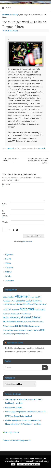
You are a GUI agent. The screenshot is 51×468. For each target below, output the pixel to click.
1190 (4, 297)
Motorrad (10, 148)
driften (25, 304)
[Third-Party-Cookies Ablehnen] (48, 461)
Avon (13, 301)
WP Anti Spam (27, 242)
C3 (40, 301)
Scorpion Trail (31, 330)
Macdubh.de (7, 15)
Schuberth (22, 330)
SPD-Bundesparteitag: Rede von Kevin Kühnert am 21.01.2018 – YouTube (37, 160)
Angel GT (38, 297)
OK (44, 367)
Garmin (44, 304)
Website (4, 222)
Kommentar (4, 185)
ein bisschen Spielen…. (14, 407)
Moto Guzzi (15, 310)
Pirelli (34, 322)
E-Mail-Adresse (4, 214)
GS (4, 310)
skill (38, 330)
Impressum (26, 440)
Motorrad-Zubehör (24, 314)
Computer (9, 267)
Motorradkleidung (11, 317)
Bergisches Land (23, 301)
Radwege (11, 326)
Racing (15, 15)
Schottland (9, 280)
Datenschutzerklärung (12, 440)
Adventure (10, 297)
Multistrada (8, 321)
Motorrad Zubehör (31, 317)
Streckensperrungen (10, 334)
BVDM (37, 301)
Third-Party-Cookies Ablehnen (28, 464)
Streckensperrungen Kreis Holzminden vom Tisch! (25, 412)
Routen (16, 330)
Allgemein (9, 254)
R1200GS (40, 322)
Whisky (8, 276)
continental (18, 304)
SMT (42, 330)
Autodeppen (7, 301)
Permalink (41, 148)
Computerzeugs (8, 304)
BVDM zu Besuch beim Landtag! (18, 416)
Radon (5, 326)
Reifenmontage (34, 326)
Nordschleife (27, 322)
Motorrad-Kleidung (10, 314)
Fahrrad (8, 272)
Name (4, 205)
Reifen (19, 325)
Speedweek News (15, 342)
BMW (32, 301)
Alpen (32, 297)
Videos (8, 263)
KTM (8, 309)
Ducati (31, 304)
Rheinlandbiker (8, 330)
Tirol (27, 334)
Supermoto (21, 334)
